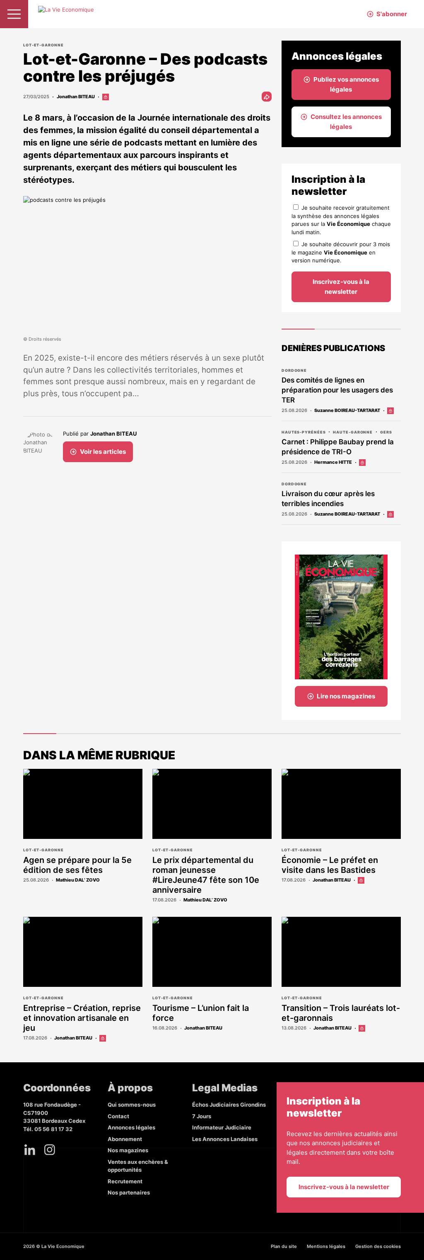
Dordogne (294, 370)
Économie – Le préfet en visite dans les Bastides (330, 865)
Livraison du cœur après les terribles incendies (328, 498)
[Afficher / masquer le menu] (14, 14)
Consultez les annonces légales (346, 122)
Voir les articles (103, 452)
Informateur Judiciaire (221, 1127)
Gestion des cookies (378, 1246)
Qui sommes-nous (132, 1104)
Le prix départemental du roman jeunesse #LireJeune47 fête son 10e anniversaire (205, 875)
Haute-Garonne (353, 432)
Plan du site (284, 1246)
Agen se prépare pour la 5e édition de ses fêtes (77, 865)
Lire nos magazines (346, 696)
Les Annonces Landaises (225, 1139)
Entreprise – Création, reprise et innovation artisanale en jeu (82, 1018)
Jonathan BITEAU (76, 96)
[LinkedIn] (29, 1149)
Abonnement (125, 1139)
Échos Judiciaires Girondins (229, 1104)
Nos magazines (128, 1150)
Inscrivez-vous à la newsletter (341, 287)
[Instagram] (49, 1149)
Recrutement (125, 1181)
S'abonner (391, 14)
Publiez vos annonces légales (346, 84)
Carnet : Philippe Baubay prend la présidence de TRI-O (338, 447)
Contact (118, 1116)
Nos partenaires (129, 1192)
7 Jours (201, 1116)
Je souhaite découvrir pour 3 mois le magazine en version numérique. (341, 252)
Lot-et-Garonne (43, 45)
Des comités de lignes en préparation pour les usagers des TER (337, 390)
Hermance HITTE (333, 462)
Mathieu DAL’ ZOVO (78, 880)
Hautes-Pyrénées (304, 432)
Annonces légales (131, 1127)
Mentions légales (326, 1246)
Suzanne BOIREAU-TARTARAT (347, 410)
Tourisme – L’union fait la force (200, 1013)
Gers (386, 432)
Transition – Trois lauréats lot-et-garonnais (341, 1013)
